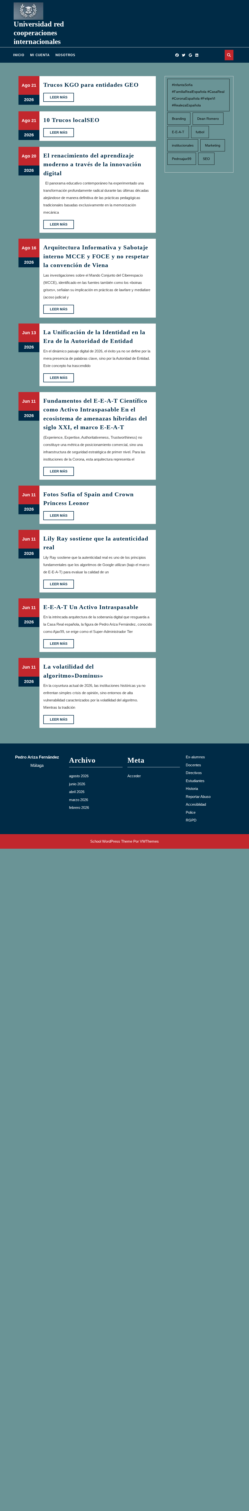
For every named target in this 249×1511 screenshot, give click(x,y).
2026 (29, 99)
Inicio (18, 55)
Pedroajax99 (181, 159)
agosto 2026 (79, 776)
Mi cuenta (40, 55)
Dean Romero (208, 119)
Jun (26, 332)
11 (33, 401)
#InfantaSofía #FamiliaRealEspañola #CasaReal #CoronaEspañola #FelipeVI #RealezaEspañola (198, 95)
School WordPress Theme (111, 841)
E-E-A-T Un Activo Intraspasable (90, 607)
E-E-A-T (178, 132)
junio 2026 (77, 784)
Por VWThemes (146, 841)
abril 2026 (76, 792)
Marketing (212, 145)
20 (33, 156)
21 (33, 85)
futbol (200, 132)
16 (33, 247)
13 (33, 332)
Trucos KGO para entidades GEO (91, 84)
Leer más (62, 98)
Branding (179, 119)
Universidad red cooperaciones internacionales (39, 32)
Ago (26, 85)
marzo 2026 (78, 800)
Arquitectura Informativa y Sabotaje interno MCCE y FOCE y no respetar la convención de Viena (96, 256)
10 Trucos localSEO (71, 120)
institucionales (183, 145)
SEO (206, 159)
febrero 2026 (79, 807)
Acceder (134, 776)
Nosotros (65, 55)
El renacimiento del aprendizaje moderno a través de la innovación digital (92, 164)
